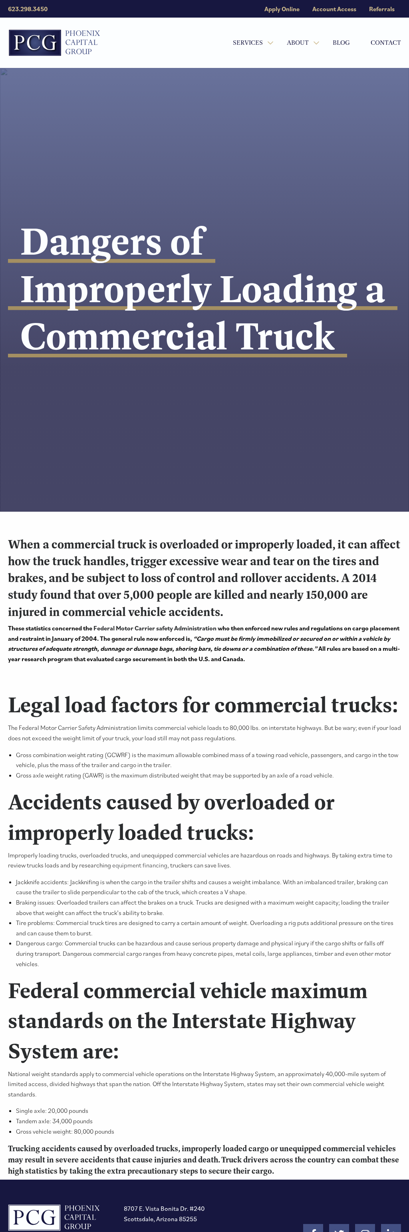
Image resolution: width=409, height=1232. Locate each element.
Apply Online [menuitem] (282, 9)
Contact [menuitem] (386, 42)
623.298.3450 (28, 9)
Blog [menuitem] (341, 42)
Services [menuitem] (248, 42)
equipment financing (139, 865)
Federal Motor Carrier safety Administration (154, 628)
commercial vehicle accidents (141, 612)
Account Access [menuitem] (334, 9)
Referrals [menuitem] (382, 9)
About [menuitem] (298, 42)
